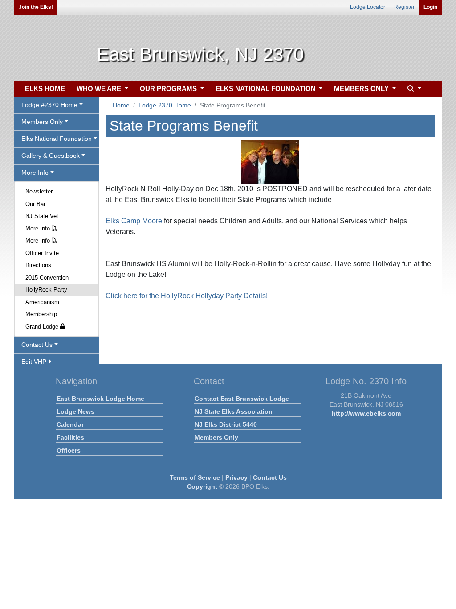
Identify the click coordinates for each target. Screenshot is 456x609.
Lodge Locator (367, 7)
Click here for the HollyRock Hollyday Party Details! (187, 296)
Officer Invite (42, 253)
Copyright (202, 486)
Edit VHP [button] (34, 361)
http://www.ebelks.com (366, 413)
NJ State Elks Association (234, 411)
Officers (69, 450)
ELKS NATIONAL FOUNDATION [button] (267, 88)
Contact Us (270, 477)
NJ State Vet (41, 216)
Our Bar (35, 204)
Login (430, 7)
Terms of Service (195, 477)
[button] (413, 89)
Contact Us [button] (37, 344)
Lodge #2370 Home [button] (49, 104)
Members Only (216, 437)
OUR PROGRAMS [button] (169, 88)
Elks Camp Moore (135, 221)
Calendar (70, 424)
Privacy (236, 477)
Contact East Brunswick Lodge (242, 398)
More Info (38, 228)
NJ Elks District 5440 (226, 424)
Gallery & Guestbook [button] (50, 155)
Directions (38, 265)
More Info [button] (35, 172)
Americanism (42, 302)
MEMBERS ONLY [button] (362, 88)
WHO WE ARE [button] (100, 88)
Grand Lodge (42, 326)
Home (121, 105)
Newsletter (39, 191)
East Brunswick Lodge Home (100, 398)
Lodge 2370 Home (164, 105)
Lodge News (75, 411)
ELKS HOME (45, 88)
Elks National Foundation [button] (56, 138)
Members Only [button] (42, 121)
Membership (41, 314)
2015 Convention (47, 277)
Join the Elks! (36, 7)
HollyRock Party (46, 289)
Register (404, 7)
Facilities (70, 437)
